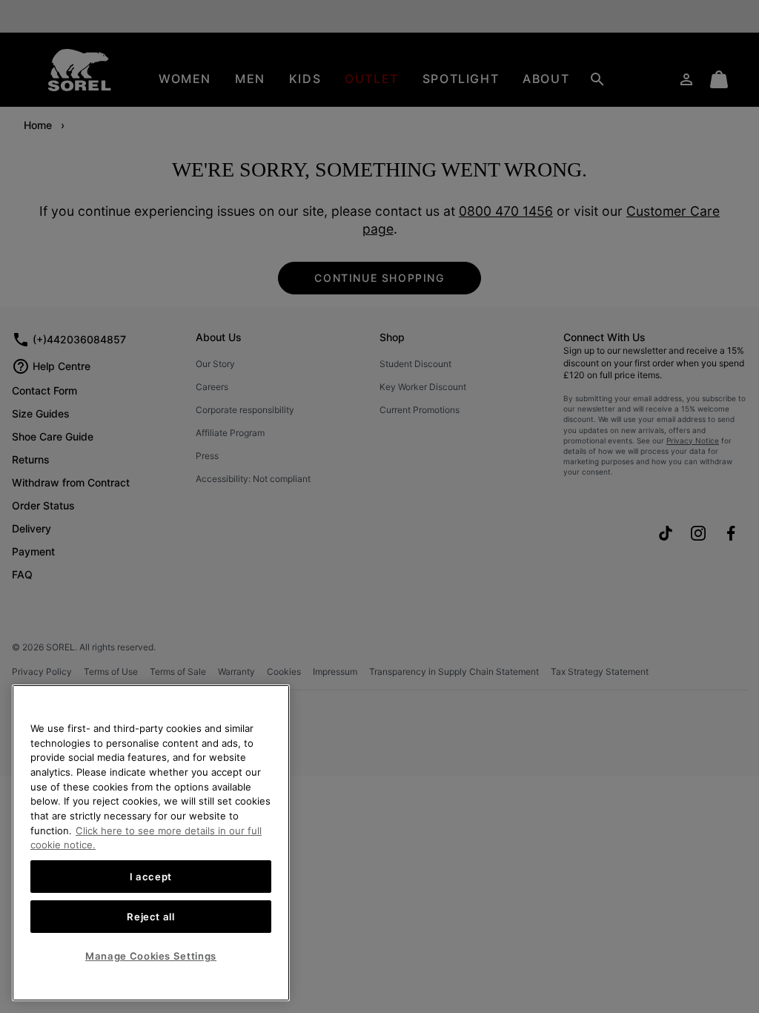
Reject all (151, 917)
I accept (151, 876)
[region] (151, 842)
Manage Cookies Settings (150, 956)
